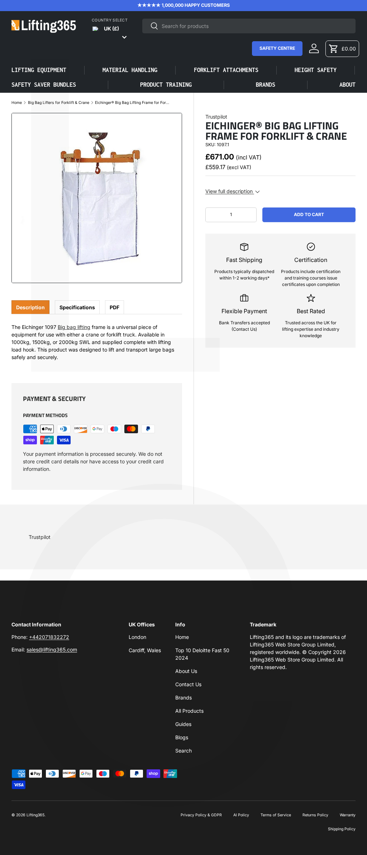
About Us (186, 671)
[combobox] (249, 26)
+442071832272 (49, 637)
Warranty (348, 815)
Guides (183, 724)
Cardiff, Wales (145, 650)
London (137, 637)
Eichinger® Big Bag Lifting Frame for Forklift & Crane (132, 103)
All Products (189, 711)
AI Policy (241, 815)
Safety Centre (277, 48)
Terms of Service (276, 815)
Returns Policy (315, 815)
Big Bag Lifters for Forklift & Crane (58, 103)
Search (183, 750)
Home (16, 103)
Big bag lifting (74, 327)
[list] (97, 198)
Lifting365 (35, 815)
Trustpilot (216, 117)
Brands (183, 697)
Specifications (77, 307)
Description (30, 307)
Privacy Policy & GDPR (201, 815)
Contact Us (188, 684)
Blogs (181, 737)
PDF (114, 307)
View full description (229, 191)
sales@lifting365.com (52, 649)
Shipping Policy (342, 829)
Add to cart (309, 214)
